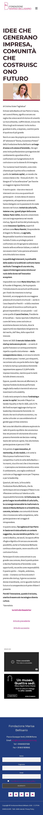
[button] (36, 8)
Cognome (21, 764)
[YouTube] (32, 794)
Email (21, 773)
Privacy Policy (29, 809)
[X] (21, 794)
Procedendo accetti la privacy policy (22, 781)
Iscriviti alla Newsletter (21, 610)
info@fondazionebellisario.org (24, 740)
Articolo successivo (21, 628)
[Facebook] (16, 794)
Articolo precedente (21, 621)
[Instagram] (10, 794)
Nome (21, 756)
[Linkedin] (27, 794)
